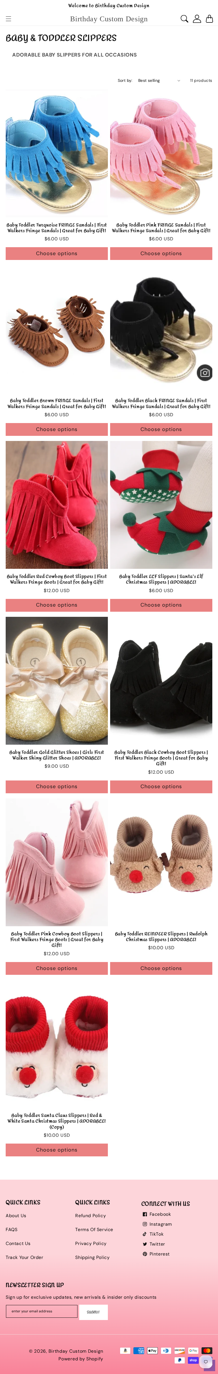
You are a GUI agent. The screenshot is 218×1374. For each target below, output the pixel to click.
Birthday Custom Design (76, 1351)
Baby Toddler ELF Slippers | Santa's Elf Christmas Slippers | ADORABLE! (161, 579)
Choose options (56, 253)
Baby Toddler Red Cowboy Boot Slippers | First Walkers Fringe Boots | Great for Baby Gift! (57, 579)
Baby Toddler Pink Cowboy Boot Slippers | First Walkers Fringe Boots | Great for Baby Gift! (56, 939)
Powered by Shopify (80, 1359)
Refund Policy (90, 1216)
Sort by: (125, 80)
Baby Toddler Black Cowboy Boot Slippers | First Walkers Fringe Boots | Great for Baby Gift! (161, 758)
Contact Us (18, 1243)
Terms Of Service (94, 1230)
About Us (16, 1216)
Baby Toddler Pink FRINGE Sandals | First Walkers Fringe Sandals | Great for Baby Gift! (161, 228)
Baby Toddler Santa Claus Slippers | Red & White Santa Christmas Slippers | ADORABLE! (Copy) (57, 1121)
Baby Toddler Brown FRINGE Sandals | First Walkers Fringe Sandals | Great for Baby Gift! (57, 403)
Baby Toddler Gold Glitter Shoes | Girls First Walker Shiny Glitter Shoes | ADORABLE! (56, 755)
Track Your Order (24, 1257)
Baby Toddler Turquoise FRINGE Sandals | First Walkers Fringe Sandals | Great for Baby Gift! (57, 228)
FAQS (11, 1230)
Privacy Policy (90, 1243)
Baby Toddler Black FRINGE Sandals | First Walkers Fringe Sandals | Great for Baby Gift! (161, 403)
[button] (8, 19)
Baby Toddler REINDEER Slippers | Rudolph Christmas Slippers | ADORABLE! (161, 937)
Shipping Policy (92, 1257)
